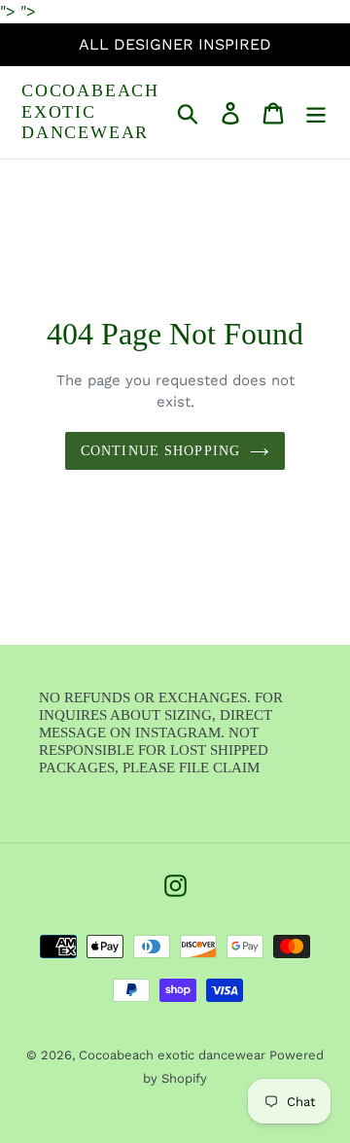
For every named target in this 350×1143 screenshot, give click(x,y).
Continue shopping (160, 451)
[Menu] (316, 112)
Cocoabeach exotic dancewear (90, 111)
